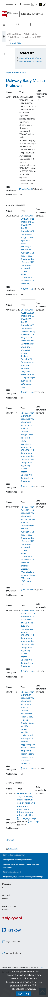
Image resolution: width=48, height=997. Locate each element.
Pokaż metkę (13, 849)
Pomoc (5, 899)
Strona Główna (15, 34)
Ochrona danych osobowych (14, 855)
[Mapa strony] (31, 25)
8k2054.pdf (27, 289)
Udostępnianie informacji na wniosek (17, 860)
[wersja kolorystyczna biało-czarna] (36, 4)
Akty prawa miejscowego (30, 61)
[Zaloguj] (45, 25)
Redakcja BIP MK (9, 906)
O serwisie (6, 895)
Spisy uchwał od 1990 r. (30, 58)
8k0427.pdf (27, 486)
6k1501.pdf (26, 189)
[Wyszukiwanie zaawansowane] (18, 24)
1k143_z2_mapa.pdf (28, 819)
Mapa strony (7, 884)
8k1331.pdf (27, 392)
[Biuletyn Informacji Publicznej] (24, 920)
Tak (20, 994)
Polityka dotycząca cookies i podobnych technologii (23, 877)
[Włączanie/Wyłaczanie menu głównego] (4, 25)
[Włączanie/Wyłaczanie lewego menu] (4, 36)
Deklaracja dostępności (12, 872)
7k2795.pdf (27, 590)
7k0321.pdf (27, 769)
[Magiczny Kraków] (24, 932)
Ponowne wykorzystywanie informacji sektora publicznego (21, 866)
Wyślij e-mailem (12, 942)
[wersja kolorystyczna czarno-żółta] (40, 4)
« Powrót (10, 840)
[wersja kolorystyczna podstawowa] (33, 4)
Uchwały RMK (15, 43)
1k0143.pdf (34, 822)
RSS (4, 888)
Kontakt (5, 910)
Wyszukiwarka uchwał (16, 72)
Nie (27, 994)
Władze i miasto (30, 34)
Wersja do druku (13, 953)
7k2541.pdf (27, 671)
